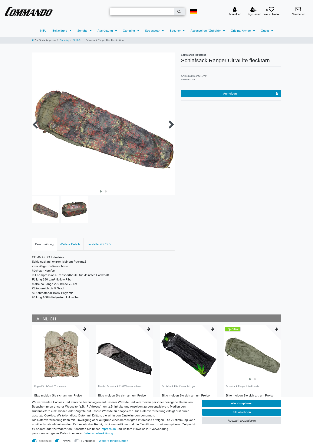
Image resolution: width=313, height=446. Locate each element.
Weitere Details (70, 244)
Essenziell (45, 440)
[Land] (194, 11)
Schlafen (77, 40)
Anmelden (230, 93)
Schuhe (82, 30)
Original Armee (241, 30)
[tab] (44, 244)
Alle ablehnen (242, 412)
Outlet (265, 30)
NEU (43, 30)
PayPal (66, 440)
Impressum (108, 428)
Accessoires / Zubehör (206, 30)
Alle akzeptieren (242, 403)
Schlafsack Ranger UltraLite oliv (242, 386)
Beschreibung (44, 244)
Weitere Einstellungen (113, 440)
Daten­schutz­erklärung (98, 433)
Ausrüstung (106, 30)
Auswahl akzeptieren (242, 420)
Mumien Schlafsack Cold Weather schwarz (120, 386)
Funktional (88, 440)
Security (175, 30)
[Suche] (179, 11)
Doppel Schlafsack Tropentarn (50, 386)
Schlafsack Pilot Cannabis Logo (178, 386)
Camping (129, 30)
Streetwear (153, 30)
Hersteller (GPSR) (98, 244)
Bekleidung (60, 30)
